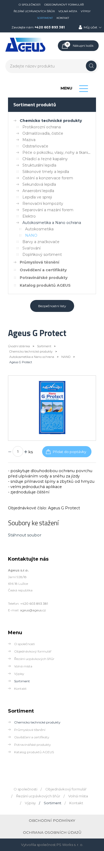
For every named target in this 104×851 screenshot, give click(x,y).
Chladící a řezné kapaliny (45, 158)
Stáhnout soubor (24, 535)
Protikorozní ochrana (41, 127)
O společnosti (30, 4)
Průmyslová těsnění (39, 262)
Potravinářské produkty (43, 277)
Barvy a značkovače (40, 241)
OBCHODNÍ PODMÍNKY (52, 820)
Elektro (29, 216)
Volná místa (67, 11)
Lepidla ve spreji (37, 197)
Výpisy (86, 11)
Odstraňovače (35, 146)
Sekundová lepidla (39, 184)
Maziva (28, 139)
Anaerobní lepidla (38, 190)
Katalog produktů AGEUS (45, 285)
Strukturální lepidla (39, 165)
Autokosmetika (39, 229)
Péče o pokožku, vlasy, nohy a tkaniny (57, 152)
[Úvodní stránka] (25, 51)
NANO (31, 235)
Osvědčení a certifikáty (43, 270)
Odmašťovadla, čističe (42, 133)
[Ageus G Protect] (52, 433)
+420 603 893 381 (49, 27)
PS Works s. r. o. (70, 844)
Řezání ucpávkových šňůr (34, 11)
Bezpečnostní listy (52, 306)
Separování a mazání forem (47, 210)
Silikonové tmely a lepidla (45, 171)
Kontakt (63, 18)
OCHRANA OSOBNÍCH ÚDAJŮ (52, 832)
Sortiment (45, 18)
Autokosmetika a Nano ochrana (51, 222)
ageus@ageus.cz (33, 610)
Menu (66, 88)
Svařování (31, 248)
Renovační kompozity (42, 203)
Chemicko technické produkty (51, 120)
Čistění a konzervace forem (47, 178)
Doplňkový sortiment (42, 254)
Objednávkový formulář (64, 4)
